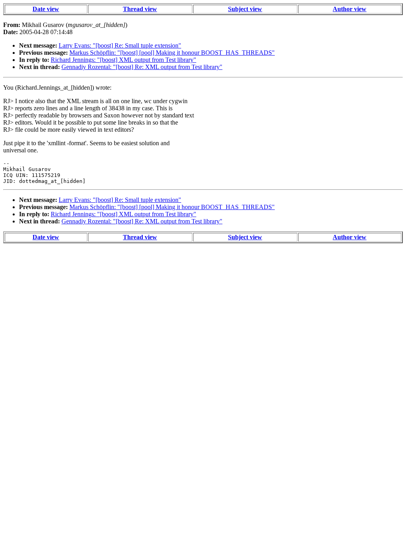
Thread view (140, 9)
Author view (349, 9)
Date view (46, 9)
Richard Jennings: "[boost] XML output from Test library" (123, 59)
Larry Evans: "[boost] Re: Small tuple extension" (120, 45)
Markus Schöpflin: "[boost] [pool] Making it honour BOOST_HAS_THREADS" (172, 52)
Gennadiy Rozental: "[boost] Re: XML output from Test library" (141, 66)
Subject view (245, 9)
